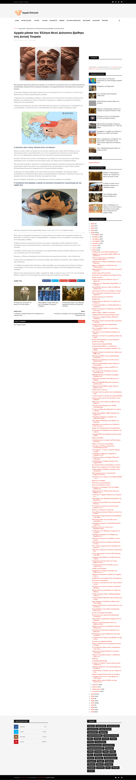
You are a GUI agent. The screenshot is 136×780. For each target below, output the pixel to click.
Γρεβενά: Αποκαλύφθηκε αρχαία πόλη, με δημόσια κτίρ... (105, 386)
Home (15, 2)
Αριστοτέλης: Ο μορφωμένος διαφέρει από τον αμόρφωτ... (106, 619)
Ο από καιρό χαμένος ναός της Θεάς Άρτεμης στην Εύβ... (106, 554)
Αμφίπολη (91, 726)
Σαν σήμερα (109, 764)
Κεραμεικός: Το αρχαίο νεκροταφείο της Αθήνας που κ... (104, 571)
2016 (92, 705)
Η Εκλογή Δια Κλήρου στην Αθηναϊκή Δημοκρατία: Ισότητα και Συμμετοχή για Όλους (73, 304)
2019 (92, 698)
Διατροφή (105, 738)
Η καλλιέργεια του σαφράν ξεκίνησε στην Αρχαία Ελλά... (105, 461)
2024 (93, 228)
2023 (93, 230)
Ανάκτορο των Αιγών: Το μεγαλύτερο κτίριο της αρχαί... (107, 336)
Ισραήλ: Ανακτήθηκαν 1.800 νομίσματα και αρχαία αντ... (105, 413)
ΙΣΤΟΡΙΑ (36, 20)
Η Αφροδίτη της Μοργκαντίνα (105, 86)
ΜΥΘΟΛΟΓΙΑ (53, 20)
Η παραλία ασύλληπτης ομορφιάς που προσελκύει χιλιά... (104, 417)
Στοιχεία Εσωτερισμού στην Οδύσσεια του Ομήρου (105, 379)
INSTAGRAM (22, 736)
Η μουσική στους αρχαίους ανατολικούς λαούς (106, 275)
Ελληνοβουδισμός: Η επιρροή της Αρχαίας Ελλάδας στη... (105, 375)
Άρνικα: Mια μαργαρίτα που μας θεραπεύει (105, 339)
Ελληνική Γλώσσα (108, 745)
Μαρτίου (95, 687)
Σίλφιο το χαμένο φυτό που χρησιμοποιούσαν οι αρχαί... (106, 644)
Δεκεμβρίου (96, 234)
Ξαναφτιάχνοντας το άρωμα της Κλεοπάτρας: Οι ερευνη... (106, 440)
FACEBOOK (22, 726)
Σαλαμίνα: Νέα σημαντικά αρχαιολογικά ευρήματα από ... (104, 325)
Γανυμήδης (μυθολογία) (99, 661)
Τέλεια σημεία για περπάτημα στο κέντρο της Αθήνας (106, 591)
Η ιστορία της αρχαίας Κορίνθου (102, 641)
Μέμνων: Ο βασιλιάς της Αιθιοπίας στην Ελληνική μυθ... (104, 266)
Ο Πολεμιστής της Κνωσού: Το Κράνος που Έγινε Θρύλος (22, 303)
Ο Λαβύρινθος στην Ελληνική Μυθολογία (105, 252)
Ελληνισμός (109, 748)
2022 (93, 232)
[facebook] (112, 2)
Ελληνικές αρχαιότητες (94, 745)
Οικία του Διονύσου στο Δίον (101, 485)
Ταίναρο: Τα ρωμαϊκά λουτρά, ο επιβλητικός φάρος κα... (106, 655)
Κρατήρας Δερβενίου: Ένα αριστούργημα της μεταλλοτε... (106, 667)
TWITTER (22, 731)
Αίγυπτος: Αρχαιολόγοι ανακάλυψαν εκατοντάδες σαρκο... (103, 258)
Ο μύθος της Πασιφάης (99, 568)
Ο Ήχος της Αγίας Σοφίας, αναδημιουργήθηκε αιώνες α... (106, 594)
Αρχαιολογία (22, 28)
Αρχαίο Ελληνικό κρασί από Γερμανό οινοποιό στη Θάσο (107, 270)
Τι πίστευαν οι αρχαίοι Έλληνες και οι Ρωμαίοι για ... (106, 495)
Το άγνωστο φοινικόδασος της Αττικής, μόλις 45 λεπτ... (106, 503)
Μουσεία (90, 758)
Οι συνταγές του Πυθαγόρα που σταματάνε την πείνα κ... (106, 431)
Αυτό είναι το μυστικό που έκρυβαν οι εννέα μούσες (106, 539)
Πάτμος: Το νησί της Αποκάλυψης (102, 444)
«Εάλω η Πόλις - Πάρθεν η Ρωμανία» (103, 312)
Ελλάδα (90, 742)
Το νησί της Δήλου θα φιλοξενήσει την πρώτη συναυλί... (106, 410)
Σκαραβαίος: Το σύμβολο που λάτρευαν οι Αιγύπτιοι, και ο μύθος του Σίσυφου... (109, 132)
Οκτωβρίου (96, 239)
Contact (21, 2)
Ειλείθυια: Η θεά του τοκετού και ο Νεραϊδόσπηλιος (102, 527)
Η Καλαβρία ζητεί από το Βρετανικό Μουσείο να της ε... (106, 542)
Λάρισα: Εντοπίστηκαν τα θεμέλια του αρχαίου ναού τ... (106, 575)
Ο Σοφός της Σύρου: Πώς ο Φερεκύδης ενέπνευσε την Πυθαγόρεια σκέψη (111, 185)
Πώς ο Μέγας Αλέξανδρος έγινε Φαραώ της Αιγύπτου (105, 421)
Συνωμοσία (91, 767)
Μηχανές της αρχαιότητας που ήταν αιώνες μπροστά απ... (105, 360)
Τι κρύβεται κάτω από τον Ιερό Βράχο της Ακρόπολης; (105, 677)
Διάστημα (97, 738)
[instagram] (121, 2)
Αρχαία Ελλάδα (101, 726)
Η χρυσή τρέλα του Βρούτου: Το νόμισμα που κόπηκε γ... (106, 302)
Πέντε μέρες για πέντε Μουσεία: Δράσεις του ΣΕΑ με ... (106, 332)
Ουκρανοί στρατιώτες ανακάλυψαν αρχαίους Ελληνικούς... (106, 627)
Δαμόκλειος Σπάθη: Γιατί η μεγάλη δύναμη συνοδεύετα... (105, 356)
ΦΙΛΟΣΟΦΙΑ (96, 20)
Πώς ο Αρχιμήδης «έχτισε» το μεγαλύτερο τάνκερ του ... (105, 329)
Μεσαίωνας (98, 755)
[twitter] (115, 2)
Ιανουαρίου (96, 691)
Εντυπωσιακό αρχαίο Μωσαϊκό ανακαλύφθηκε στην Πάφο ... (106, 516)
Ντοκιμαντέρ (91, 761)
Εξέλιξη (90, 751)
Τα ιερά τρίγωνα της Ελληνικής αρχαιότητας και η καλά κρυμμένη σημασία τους (109, 80)
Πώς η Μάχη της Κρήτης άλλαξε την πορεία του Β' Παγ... (107, 512)
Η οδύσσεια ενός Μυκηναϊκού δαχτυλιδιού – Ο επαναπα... (106, 284)
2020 (93, 696)
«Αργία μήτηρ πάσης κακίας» (101, 273)
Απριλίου (95, 684)
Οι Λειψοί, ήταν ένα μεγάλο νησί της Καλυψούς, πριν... (107, 392)
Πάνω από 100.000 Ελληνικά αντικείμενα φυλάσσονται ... (105, 383)
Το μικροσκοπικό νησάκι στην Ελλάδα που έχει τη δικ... (107, 638)
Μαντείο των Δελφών (98, 480)
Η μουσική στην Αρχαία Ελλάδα (102, 344)
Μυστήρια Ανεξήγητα (110, 758)
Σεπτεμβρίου (96, 241)
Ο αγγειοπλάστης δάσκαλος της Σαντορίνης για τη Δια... (107, 598)
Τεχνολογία (100, 767)
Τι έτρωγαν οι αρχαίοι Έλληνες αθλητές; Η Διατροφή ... (105, 317)
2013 (92, 712)
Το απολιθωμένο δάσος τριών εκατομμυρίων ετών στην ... (106, 648)
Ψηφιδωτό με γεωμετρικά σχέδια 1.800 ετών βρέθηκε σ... (106, 255)
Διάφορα (113, 738)
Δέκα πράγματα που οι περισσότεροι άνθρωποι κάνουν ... (104, 473)
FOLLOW (44, 731)
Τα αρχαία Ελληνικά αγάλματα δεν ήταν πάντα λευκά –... (106, 434)
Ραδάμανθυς (96, 299)
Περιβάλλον (109, 761)
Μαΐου (94, 250)
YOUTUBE (22, 741)
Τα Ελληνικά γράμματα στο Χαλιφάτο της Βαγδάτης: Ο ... (105, 535)
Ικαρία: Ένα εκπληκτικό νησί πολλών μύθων (106, 467)
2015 (92, 707)
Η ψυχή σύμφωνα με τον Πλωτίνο (102, 297)
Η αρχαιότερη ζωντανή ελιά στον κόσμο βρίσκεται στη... (104, 561)
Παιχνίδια (100, 761)
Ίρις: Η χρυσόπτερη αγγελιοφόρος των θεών (106, 465)
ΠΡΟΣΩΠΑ (105, 20)
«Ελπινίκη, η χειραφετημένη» (101, 483)
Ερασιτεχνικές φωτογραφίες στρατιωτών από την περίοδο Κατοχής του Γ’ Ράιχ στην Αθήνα (109, 125)
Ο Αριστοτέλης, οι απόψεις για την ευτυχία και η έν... (106, 671)
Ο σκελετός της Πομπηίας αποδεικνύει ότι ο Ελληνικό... (106, 630)
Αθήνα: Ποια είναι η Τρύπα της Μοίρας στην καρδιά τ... (106, 402)
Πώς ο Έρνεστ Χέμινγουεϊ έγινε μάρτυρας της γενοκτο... (106, 546)
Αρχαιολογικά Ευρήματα (94, 735)
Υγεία (108, 767)
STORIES (91, 771)
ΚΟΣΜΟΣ (61, 20)
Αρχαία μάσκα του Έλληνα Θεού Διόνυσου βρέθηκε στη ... (105, 491)
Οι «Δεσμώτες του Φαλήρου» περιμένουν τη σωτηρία (106, 531)
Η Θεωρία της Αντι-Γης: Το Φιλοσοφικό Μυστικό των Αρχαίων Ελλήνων (108, 117)
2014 (93, 709)
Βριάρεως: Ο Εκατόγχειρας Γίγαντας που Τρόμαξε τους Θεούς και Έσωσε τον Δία (109, 110)
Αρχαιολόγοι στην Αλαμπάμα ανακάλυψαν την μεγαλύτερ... (107, 499)
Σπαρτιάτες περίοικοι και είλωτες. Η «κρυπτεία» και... (107, 550)
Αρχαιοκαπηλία (92, 732)
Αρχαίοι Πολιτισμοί (105, 729)
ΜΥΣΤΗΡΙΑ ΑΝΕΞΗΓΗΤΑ (73, 20)
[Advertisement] (105, 41)
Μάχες (90, 755)
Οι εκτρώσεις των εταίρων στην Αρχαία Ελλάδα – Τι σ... (107, 477)
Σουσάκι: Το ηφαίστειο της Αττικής (103, 510)
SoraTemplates (24, 777)
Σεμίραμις (95, 658)
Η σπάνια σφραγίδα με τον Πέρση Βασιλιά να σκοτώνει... (106, 305)
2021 (92, 694)
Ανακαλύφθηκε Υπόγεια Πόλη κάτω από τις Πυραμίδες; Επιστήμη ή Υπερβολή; (48, 304)
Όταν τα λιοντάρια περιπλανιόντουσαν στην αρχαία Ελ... (106, 293)
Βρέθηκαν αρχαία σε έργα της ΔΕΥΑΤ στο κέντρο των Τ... (105, 368)
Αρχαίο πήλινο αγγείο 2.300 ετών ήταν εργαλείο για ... (104, 681)
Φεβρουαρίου (96, 689)
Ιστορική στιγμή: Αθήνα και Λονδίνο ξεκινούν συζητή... (106, 558)
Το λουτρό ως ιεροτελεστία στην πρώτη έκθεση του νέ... (107, 583)
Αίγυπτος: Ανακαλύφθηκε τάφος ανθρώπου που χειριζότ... (105, 364)
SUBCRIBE (44, 741)
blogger (81, 321)
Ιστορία (106, 751)
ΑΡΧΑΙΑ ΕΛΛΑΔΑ (26, 20)
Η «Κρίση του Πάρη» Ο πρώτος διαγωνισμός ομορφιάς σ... (106, 663)
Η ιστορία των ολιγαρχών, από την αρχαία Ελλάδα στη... (105, 488)
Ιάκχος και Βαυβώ (97, 438)
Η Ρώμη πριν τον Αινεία (99, 390)
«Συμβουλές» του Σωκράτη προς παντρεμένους (107, 578)
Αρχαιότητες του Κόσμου (111, 735)
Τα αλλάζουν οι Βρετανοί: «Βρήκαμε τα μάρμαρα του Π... (104, 454)
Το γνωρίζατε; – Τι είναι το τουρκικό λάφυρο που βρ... (106, 450)
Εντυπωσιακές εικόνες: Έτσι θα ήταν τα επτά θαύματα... (106, 398)
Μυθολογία (99, 758)
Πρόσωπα (100, 764)
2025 (93, 226)
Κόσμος (113, 751)
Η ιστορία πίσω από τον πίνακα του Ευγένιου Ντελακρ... (106, 587)
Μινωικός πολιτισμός (109, 755)
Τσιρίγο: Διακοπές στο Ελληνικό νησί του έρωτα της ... (105, 280)
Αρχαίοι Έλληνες (92, 729)
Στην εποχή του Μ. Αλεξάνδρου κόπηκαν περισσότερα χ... (105, 371)
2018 (92, 701)
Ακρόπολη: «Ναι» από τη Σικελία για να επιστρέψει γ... (104, 520)
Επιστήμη (98, 751)
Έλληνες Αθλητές (100, 742)
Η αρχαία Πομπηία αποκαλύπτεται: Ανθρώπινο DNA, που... (107, 352)
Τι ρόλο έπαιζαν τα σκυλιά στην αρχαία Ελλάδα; (107, 396)
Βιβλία (90, 738)
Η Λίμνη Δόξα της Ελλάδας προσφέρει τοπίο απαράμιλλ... (106, 470)
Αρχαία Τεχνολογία (113, 726)
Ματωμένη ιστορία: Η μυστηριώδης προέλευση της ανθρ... (107, 321)
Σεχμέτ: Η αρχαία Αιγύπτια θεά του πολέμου (105, 674)
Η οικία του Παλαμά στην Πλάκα (102, 613)
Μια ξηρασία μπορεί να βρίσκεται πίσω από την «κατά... (106, 634)
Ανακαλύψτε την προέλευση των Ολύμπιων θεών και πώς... (105, 425)
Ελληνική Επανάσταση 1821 (95, 748)
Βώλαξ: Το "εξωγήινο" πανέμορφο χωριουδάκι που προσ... (106, 309)
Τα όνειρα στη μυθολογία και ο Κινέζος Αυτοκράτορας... (104, 406)
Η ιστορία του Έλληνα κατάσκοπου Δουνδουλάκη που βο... (103, 446)
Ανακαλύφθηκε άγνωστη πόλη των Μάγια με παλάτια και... (106, 287)
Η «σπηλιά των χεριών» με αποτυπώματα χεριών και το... (105, 506)
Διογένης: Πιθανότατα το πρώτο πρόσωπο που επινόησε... (107, 606)
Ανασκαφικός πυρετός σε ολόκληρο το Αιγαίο (106, 291)
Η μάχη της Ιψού (97, 277)
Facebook (114, 67)
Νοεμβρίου (96, 237)
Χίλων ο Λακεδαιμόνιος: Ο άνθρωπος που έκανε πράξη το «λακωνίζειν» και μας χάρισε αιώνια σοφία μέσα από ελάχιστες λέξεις (109, 141)
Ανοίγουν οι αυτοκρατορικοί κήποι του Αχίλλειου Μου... (104, 623)
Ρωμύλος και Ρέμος (98, 342)
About (26, 2)
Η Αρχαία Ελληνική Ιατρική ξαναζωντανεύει (105, 315)
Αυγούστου (96, 243)
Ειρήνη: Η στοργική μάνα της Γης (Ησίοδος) (106, 428)
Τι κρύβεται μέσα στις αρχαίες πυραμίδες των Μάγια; (106, 349)
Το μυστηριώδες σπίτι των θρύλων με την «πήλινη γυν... (105, 565)
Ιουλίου (94, 245)
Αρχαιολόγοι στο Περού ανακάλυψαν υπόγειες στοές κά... (106, 262)
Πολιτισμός (91, 764)
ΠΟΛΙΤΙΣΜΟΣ (86, 20)
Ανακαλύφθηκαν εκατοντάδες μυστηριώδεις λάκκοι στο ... (105, 609)
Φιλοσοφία (115, 767)
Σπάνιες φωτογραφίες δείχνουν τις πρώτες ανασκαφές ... (105, 651)
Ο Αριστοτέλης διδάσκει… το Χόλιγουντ (104, 346)
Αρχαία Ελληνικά (94, 162)
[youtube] (118, 2)
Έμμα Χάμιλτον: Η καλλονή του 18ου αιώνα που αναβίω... (105, 602)
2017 (92, 703)
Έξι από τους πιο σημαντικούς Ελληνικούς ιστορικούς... (105, 615)
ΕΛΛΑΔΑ (44, 20)
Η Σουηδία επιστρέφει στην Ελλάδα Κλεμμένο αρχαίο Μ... (106, 524)
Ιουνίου (94, 248)
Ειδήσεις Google (94, 69)
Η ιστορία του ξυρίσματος (100, 580)
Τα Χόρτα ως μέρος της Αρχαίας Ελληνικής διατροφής (105, 458)
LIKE (45, 726)
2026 (93, 224)
